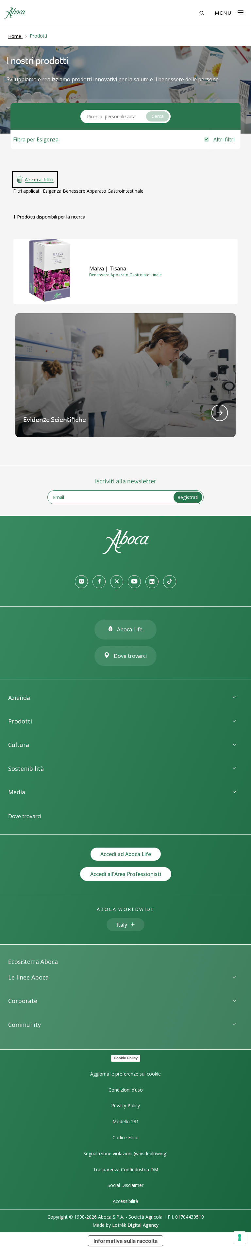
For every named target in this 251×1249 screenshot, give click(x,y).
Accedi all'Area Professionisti (125, 874)
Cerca (158, 116)
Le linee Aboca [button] (28, 977)
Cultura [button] (18, 745)
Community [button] (24, 1025)
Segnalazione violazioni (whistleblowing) (125, 1153)
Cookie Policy (126, 1058)
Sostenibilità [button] (26, 768)
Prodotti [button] (20, 721)
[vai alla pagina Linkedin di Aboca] (152, 581)
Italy (121, 924)
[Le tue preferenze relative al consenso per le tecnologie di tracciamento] (239, 1237)
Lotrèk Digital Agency (135, 1225)
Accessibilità (125, 1201)
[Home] (125, 552)
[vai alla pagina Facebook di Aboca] (99, 581)
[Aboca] (14, 13)
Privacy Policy (125, 1105)
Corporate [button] (22, 1001)
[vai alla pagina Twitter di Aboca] (116, 581)
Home (14, 36)
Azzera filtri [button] (39, 179)
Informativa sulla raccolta (125, 1241)
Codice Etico (125, 1137)
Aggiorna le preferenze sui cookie (125, 1074)
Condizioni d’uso (126, 1090)
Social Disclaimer (125, 1185)
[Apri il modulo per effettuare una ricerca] (201, 13)
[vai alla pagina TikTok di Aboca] (169, 581)
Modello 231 (125, 1121)
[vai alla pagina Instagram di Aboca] (81, 581)
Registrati (187, 497)
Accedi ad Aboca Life (125, 854)
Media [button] (16, 792)
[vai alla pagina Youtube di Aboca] (134, 581)
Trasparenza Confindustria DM (125, 1169)
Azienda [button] (19, 698)
